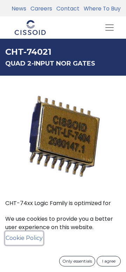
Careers (40, 9)
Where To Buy (101, 9)
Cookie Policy (24, 238)
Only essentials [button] (77, 261)
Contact (66, 9)
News (19, 9)
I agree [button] (108, 261)
